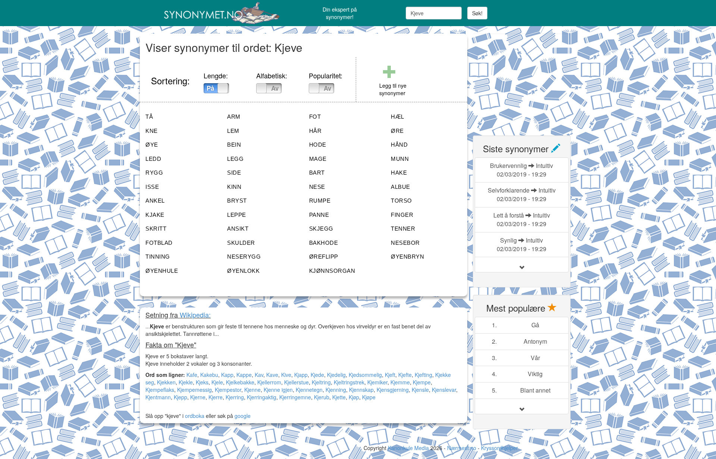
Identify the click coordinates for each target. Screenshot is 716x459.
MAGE (318, 159)
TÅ (149, 116)
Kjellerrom (269, 382)
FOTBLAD (159, 243)
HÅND (399, 144)
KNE (151, 131)
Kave (272, 374)
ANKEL (155, 200)
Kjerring (235, 397)
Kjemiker (377, 382)
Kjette (339, 397)
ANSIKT (237, 228)
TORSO (401, 200)
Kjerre (215, 397)
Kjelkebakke (240, 382)
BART (317, 172)
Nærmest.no (461, 448)
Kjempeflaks (159, 389)
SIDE (234, 172)
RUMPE (320, 200)
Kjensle (420, 389)
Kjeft (390, 374)
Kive (286, 374)
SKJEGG (321, 228)
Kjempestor (228, 389)
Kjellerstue (296, 382)
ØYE (151, 144)
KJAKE (154, 215)
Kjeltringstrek (349, 382)
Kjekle (186, 382)
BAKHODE (323, 243)
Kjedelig (336, 374)
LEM (233, 131)
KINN (234, 187)
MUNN (400, 159)
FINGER (402, 215)
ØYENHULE (161, 271)
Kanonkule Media (409, 448)
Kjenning (336, 389)
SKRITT (155, 228)
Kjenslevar (444, 389)
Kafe (191, 374)
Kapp (227, 374)
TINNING (157, 256)
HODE (317, 144)
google (243, 415)
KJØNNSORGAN (332, 271)
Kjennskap (361, 389)
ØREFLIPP (323, 256)
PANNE (319, 215)
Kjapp (301, 374)
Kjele (217, 382)
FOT (315, 116)
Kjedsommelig (365, 374)
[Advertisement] (529, 80)
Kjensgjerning (393, 389)
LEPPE (236, 215)
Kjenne (252, 389)
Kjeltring (321, 382)
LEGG (235, 159)
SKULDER (241, 243)
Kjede (317, 374)
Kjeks (202, 382)
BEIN (234, 144)
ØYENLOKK (243, 271)
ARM (234, 116)
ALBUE (400, 187)
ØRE (397, 131)
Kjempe (422, 382)
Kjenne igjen (278, 389)
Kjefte (405, 374)
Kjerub (321, 397)
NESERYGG (244, 256)
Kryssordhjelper (499, 448)
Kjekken (166, 382)
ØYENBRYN (407, 256)
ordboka (193, 415)
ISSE (152, 187)
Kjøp (354, 397)
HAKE (399, 172)
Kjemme (400, 382)
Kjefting (423, 374)
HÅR (315, 131)
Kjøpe (369, 397)
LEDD (153, 159)
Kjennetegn (309, 389)
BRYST (237, 200)
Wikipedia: (195, 314)
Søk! (477, 13)
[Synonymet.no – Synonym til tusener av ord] (212, 13)
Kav (259, 374)
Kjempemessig (194, 389)
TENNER (403, 228)
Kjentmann (158, 397)
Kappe (244, 374)
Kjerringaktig (261, 397)
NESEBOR (405, 243)
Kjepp (180, 397)
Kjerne (197, 397)
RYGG (154, 172)
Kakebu (209, 374)
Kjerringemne (295, 397)
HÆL (397, 116)
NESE (317, 187)
